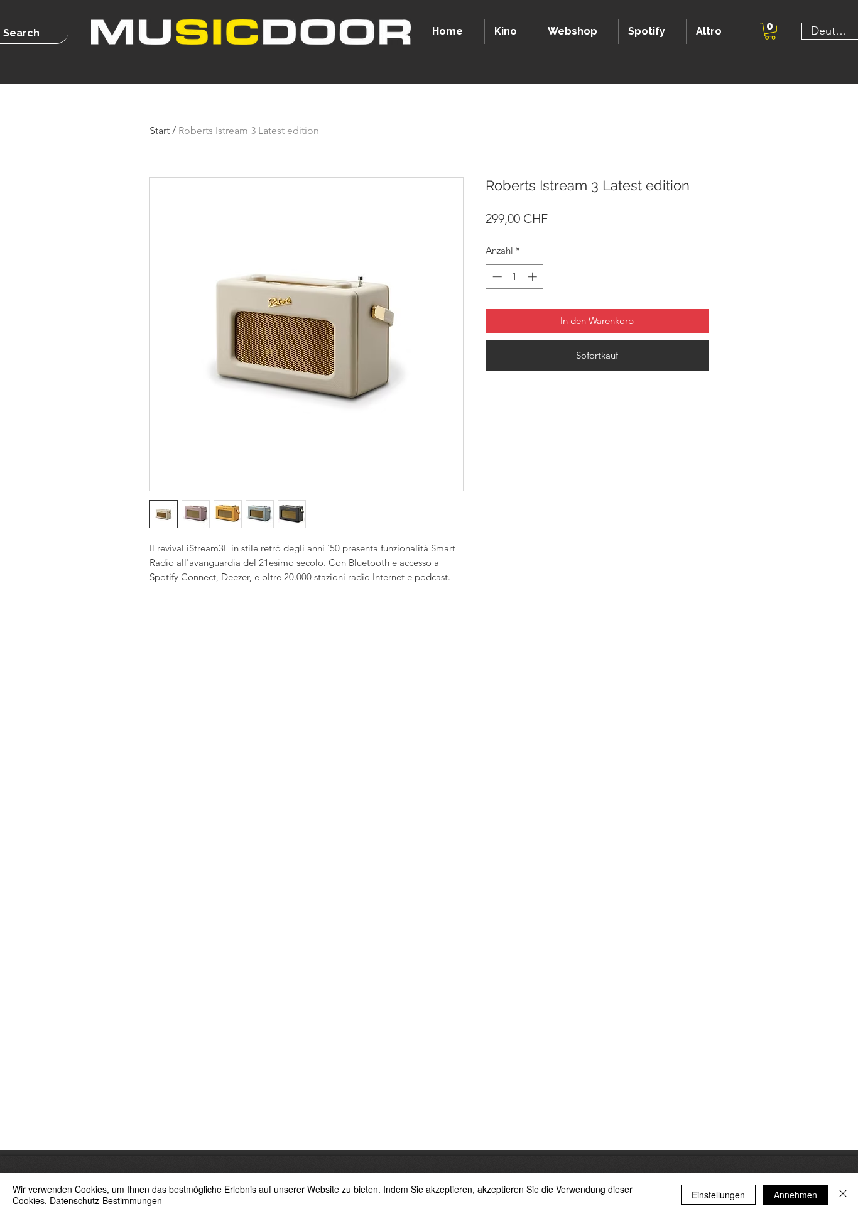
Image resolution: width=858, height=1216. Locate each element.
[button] (770, 31)
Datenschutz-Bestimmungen (106, 1200)
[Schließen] (842, 1194)
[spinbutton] (514, 276)
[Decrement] (495, 276)
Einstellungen (718, 1194)
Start (159, 130)
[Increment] (533, 276)
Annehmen (795, 1194)
